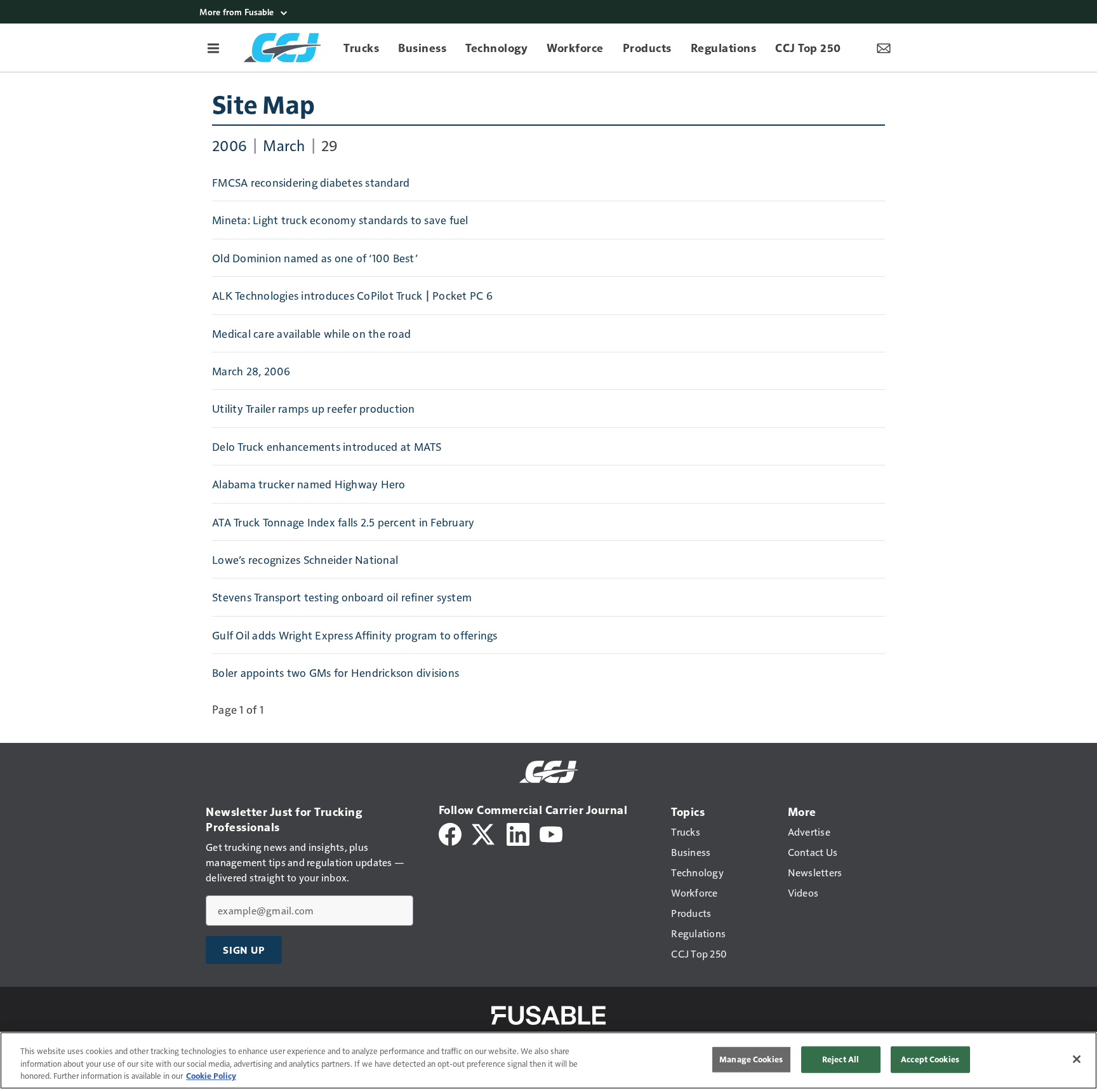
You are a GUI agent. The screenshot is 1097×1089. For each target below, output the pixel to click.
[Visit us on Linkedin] (518, 832)
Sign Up (244, 950)
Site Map (263, 103)
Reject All (840, 1059)
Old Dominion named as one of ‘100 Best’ (315, 258)
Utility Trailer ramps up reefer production (313, 408)
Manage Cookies (751, 1059)
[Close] (1077, 1059)
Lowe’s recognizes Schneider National (305, 559)
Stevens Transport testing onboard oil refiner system (342, 597)
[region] (548, 1060)
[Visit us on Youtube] (551, 832)
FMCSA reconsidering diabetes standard (310, 182)
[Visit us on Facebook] (450, 832)
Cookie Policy (211, 1076)
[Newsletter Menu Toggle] (883, 47)
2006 (229, 144)
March (284, 144)
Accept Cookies (930, 1059)
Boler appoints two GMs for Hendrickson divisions (335, 672)
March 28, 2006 (251, 371)
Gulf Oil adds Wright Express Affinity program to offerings (355, 635)
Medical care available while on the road (311, 333)
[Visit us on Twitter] (484, 832)
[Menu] (213, 47)
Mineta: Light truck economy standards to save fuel (340, 220)
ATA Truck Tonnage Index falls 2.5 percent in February (343, 522)
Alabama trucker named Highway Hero (309, 484)
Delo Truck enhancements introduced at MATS (327, 446)
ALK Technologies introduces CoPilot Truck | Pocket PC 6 (352, 295)
